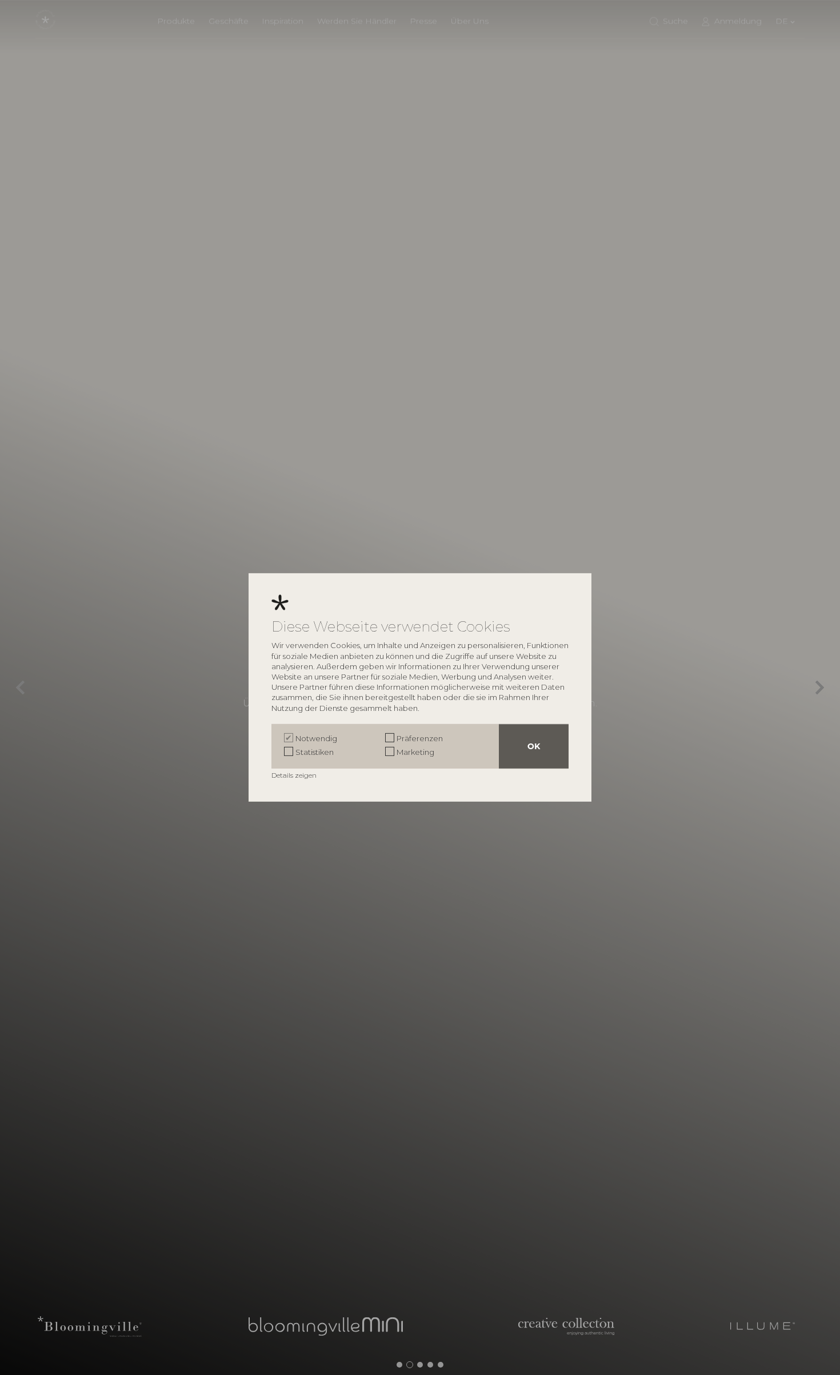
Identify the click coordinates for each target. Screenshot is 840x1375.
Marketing (415, 752)
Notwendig (316, 738)
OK (533, 746)
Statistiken (314, 752)
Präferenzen (420, 738)
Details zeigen (294, 775)
